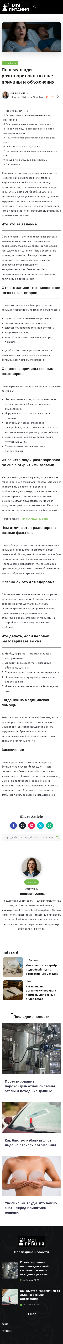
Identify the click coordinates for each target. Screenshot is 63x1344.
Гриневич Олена (19, 92)
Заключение (11, 164)
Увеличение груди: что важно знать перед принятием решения (31, 1208)
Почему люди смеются (35, 519)
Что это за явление (15, 111)
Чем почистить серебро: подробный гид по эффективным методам (42, 969)
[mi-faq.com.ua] (16, 7)
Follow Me (32, 882)
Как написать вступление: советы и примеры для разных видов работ (41, 993)
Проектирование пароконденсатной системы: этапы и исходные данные (30, 1086)
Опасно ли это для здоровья (21, 146)
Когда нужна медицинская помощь (25, 160)
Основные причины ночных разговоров (27, 124)
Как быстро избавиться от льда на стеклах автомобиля (40, 1295)
